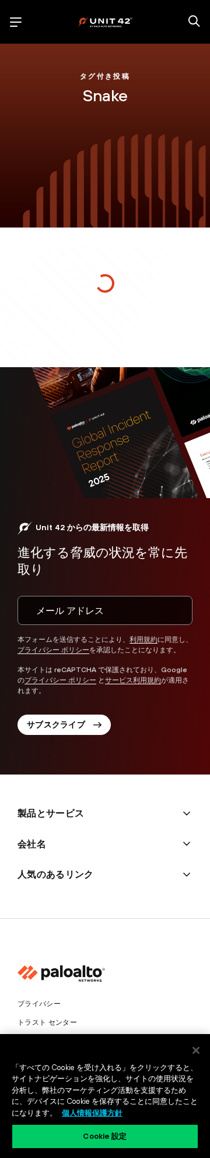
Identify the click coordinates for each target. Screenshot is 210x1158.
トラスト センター (47, 1022)
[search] (194, 22)
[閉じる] (196, 1050)
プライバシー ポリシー (53, 650)
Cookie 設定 (105, 1136)
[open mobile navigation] (16, 22)
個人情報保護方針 (92, 1113)
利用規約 (144, 639)
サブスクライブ (56, 724)
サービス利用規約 (133, 680)
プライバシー (39, 1004)
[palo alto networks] (105, 22)
